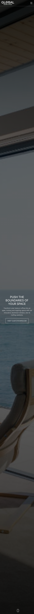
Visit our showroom (17, 321)
